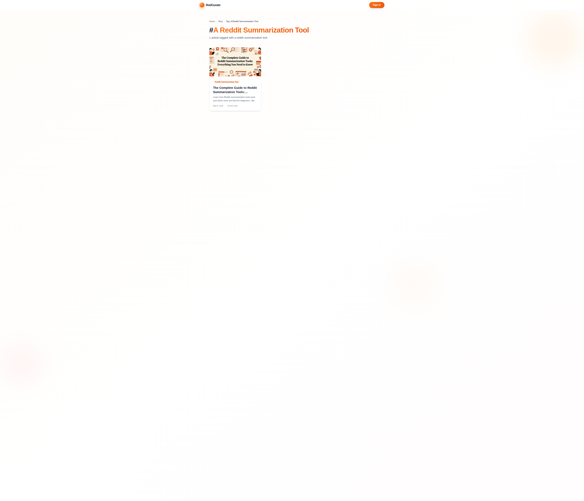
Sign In (377, 5)
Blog (220, 21)
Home (212, 21)
